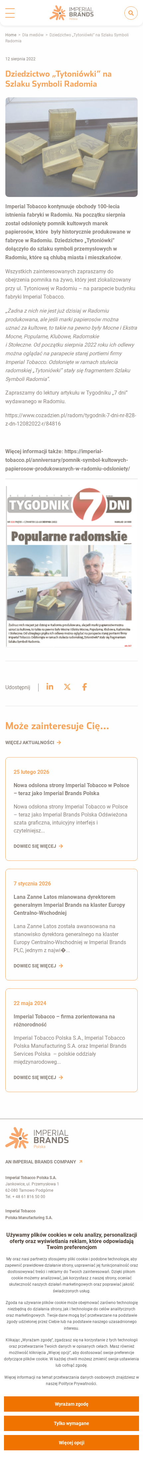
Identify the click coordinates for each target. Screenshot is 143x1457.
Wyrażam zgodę (71, 1404)
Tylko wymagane (71, 1423)
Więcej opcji (71, 1442)
